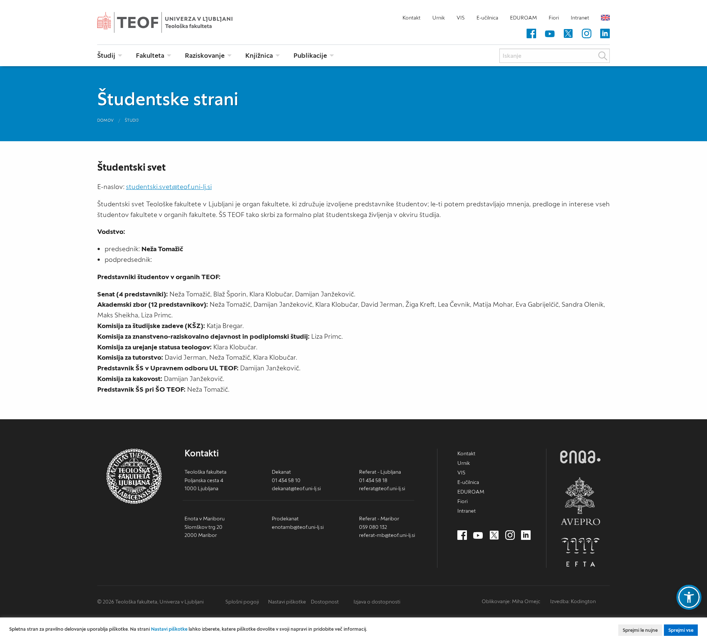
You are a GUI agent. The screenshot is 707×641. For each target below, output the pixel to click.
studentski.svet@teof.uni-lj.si (169, 186)
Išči (603, 56)
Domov (105, 120)
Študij (131, 120)
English (605, 17)
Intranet (580, 17)
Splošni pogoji (242, 601)
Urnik (438, 17)
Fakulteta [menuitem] (150, 55)
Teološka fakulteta (176, 22)
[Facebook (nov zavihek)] (531, 34)
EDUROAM (523, 17)
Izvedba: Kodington (573, 601)
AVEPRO (580, 501)
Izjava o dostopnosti (377, 601)
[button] (689, 597)
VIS (461, 17)
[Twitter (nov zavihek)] (568, 34)
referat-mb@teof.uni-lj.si (387, 535)
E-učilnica (487, 17)
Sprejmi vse (680, 630)
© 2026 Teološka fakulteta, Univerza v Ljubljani (150, 601)
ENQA (580, 457)
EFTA (580, 552)
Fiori (554, 17)
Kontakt (411, 17)
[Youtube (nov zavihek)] (550, 34)
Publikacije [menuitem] (310, 55)
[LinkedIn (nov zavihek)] (605, 34)
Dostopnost (325, 601)
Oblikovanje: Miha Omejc (511, 601)
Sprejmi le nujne (640, 630)
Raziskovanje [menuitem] (205, 55)
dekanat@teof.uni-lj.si (296, 488)
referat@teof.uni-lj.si (382, 488)
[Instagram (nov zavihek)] (586, 34)
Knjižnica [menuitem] (259, 55)
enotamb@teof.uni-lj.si (298, 527)
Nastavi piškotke (287, 601)
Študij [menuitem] (106, 55)
